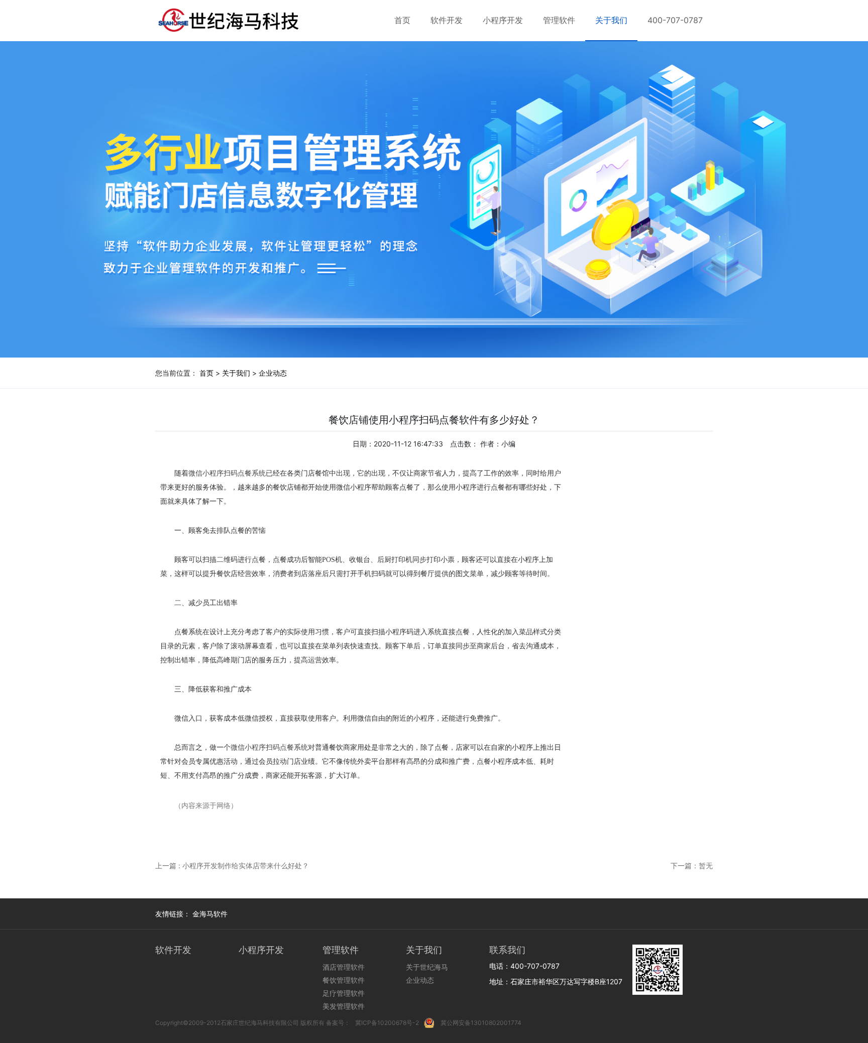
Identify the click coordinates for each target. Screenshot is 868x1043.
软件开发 (446, 20)
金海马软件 (210, 913)
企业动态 (273, 373)
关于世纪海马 (427, 967)
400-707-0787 (675, 20)
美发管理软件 (343, 1006)
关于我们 (611, 20)
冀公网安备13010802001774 (481, 1022)
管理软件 (559, 20)
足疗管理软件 (343, 993)
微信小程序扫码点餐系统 (227, 473)
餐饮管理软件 (343, 980)
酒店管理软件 (343, 967)
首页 (402, 20)
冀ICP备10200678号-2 (387, 1022)
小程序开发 (503, 20)
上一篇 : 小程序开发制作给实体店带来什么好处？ (232, 865)
